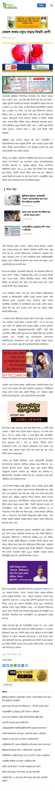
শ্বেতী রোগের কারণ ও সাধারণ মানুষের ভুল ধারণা (21, 766)
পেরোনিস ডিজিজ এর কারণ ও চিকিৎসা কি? (19, 761)
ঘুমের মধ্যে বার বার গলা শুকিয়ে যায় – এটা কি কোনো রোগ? (25, 706)
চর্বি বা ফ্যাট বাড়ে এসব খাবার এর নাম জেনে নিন (21, 772)
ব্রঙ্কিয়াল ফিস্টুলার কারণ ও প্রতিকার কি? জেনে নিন (21, 750)
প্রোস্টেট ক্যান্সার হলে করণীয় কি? (15, 722)
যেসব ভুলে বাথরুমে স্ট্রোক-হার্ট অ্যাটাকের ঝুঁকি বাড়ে (22, 717)
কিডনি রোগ (8, 685)
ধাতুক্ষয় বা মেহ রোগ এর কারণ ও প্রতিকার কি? (20, 739)
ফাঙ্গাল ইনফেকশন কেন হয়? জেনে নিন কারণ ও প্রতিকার (24, 733)
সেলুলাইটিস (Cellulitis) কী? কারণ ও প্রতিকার (20, 711)
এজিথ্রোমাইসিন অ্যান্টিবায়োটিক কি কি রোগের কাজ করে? (24, 728)
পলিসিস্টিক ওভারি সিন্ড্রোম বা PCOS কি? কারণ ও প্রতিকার (25, 755)
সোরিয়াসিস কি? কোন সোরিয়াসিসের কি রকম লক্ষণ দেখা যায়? (26, 744)
